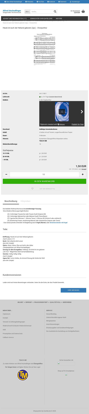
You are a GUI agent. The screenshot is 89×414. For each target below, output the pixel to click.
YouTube (41, 2)
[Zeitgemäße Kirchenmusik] (12, 11)
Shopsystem (37, 411)
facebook (52, 2)
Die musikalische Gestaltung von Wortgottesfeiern (62, 331)
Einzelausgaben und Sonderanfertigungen (59, 328)
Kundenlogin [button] (75, 2)
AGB (4, 330)
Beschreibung (11, 201)
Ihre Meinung (73, 290)
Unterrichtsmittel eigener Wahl (56, 317)
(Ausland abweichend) (55, 97)
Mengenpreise (51, 321)
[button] (62, 1)
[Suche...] (55, 12)
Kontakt (5, 318)
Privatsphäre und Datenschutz (12, 333)
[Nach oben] (82, 410)
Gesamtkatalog (51, 314)
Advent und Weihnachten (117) (15, 18)
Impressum (6, 314)
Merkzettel (9, 5)
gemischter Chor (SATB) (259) (41, 18)
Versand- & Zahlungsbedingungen (14, 322)
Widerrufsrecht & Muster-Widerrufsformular (17, 326)
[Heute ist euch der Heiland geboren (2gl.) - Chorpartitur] (44, 48)
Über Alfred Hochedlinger (14, 2)
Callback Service (8, 337)
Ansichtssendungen (52, 324)
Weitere (59, 18)
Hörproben (25, 201)
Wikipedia (30, 2)
